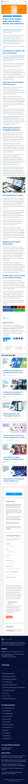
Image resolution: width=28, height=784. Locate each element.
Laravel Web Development (8, 690)
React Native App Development (9, 679)
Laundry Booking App (7, 716)
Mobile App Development (8, 673)
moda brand (17, 72)
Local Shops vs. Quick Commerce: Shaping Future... (14, 458)
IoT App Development (7, 682)
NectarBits (17, 780)
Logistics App (5, 730)
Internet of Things (6, 696)
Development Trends (7, 16)
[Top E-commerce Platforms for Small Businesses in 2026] (14, 428)
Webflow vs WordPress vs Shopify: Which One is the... (13, 371)
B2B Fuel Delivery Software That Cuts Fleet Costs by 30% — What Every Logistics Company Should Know (14, 512)
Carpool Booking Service (8, 724)
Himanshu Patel (8, 26)
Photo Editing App (6, 735)
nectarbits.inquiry (5, 749)
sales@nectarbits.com (6, 748)
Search (14, 494)
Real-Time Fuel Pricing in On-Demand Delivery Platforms (13, 523)
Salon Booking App (6, 710)
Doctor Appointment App (8, 708)
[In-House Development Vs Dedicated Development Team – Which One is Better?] (14, 384)
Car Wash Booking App (7, 713)
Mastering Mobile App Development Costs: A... (12, 415)
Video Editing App (6, 738)
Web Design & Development (8, 676)
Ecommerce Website (17, 16)
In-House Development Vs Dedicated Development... (13, 393)
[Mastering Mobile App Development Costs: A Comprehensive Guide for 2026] (14, 406)
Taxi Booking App (6, 722)
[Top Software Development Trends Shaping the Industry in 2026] (14, 471)
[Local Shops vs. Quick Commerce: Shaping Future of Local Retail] (14, 449)
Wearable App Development (8, 698)
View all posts (6, 338)
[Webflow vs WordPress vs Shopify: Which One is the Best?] (14, 362)
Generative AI (5, 693)
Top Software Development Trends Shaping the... (13, 480)
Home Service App (6, 719)
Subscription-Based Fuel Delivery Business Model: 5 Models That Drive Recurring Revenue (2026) (13, 506)
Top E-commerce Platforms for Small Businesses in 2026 (13, 436)
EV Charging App (6, 733)
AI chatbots (22, 92)
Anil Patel (7, 375)
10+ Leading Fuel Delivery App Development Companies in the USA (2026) (13, 528)
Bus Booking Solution (7, 727)
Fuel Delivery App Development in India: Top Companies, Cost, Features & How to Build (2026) (14, 518)
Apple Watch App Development (9, 684)
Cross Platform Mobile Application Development (13, 687)
